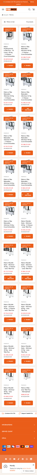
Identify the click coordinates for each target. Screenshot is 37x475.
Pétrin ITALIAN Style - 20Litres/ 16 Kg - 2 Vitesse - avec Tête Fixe (9, 307)
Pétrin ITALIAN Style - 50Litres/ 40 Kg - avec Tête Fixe (26, 307)
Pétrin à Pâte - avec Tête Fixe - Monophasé (25, 389)
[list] (18, 414)
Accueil (6, 15)
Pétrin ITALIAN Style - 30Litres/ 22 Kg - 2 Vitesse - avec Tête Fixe (26, 265)
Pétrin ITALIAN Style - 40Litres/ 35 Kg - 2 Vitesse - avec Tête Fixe (9, 265)
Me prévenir (28, 109)
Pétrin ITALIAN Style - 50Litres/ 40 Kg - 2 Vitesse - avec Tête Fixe (26, 224)
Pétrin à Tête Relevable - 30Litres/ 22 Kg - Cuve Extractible (26, 182)
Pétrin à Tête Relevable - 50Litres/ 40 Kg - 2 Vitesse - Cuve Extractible (26, 50)
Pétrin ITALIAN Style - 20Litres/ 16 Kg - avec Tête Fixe (9, 390)
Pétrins (11, 15)
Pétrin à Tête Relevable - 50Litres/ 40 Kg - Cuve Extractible (26, 138)
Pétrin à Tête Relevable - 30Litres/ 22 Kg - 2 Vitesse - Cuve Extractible (26, 96)
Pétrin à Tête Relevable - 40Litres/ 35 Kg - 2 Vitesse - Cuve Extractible (9, 96)
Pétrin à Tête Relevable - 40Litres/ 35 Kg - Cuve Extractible (9, 182)
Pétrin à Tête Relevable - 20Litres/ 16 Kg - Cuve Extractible (9, 224)
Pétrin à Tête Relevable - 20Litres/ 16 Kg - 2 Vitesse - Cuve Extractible (9, 139)
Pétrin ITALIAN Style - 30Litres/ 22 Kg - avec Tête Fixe (26, 349)
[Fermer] (33, 465)
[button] (3, 9)
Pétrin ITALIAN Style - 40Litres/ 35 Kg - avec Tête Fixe (9, 349)
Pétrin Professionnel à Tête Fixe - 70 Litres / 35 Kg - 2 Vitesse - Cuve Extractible (9, 51)
